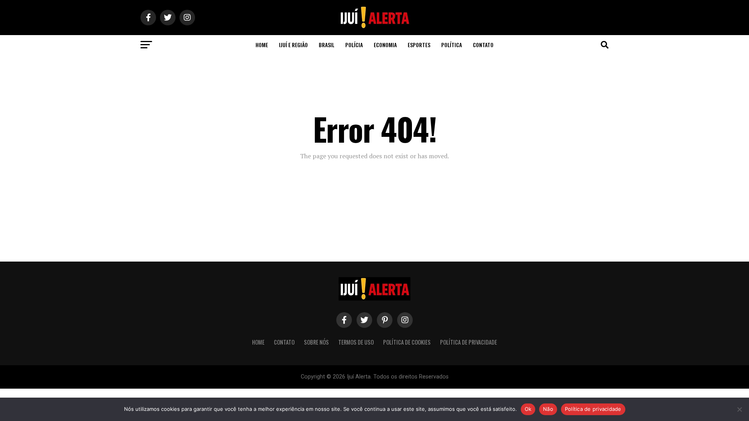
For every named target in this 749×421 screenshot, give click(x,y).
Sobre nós (316, 342)
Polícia (354, 45)
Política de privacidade (593, 409)
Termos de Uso (356, 342)
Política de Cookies (407, 342)
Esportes (419, 45)
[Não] (739, 409)
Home (262, 45)
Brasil (326, 45)
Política (451, 45)
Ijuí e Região (293, 45)
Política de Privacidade (468, 342)
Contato (483, 45)
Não (548, 409)
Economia (385, 45)
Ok (528, 409)
